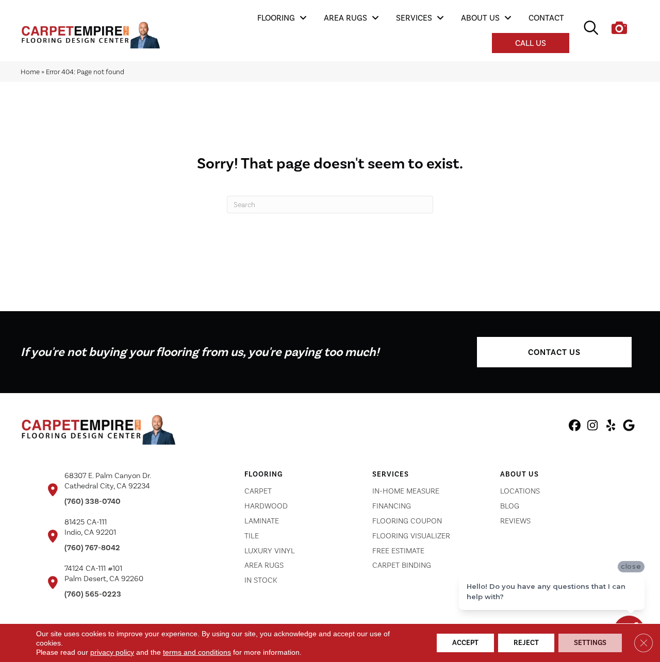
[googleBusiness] (628, 427)
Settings (590, 642)
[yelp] (610, 427)
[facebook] (574, 427)
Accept (465, 642)
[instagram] (592, 427)
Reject (526, 642)
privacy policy (112, 652)
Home (30, 71)
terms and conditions (197, 652)
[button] (554, 352)
